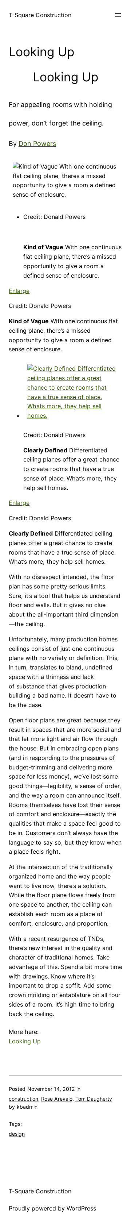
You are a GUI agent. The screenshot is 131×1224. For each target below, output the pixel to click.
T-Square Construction (40, 15)
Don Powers (37, 143)
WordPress (81, 1208)
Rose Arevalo (56, 1099)
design (17, 1134)
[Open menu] (118, 15)
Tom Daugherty (93, 1099)
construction (23, 1099)
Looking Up (25, 1041)
